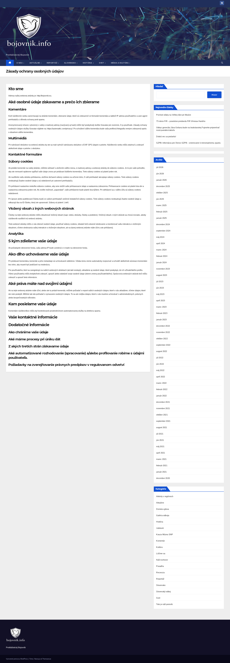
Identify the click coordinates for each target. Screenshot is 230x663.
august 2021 (161, 427)
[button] (222, 63)
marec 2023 (161, 307)
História (88, 63)
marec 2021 (161, 459)
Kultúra (159, 547)
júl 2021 (159, 434)
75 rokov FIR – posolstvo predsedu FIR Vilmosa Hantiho (180, 121)
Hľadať (159, 86)
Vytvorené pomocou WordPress (17, 659)
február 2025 (161, 212)
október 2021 (162, 415)
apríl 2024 (160, 243)
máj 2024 (160, 237)
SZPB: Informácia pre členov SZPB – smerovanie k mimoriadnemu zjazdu (188, 143)
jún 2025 (160, 199)
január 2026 (161, 180)
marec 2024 (161, 250)
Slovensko (70, 63)
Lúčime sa (160, 553)
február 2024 (161, 256)
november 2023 (163, 269)
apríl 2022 (160, 377)
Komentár (160, 541)
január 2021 (161, 472)
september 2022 (163, 345)
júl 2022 (159, 358)
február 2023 (161, 313)
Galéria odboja (162, 515)
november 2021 (163, 408)
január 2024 (161, 262)
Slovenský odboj (163, 592)
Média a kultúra (120, 63)
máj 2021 (160, 446)
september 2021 (163, 421)
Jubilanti (160, 528)
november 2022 (163, 332)
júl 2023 (159, 281)
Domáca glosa (162, 509)
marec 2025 (161, 205)
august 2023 (161, 275)
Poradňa (160, 566)
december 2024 (163, 224)
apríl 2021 (160, 453)
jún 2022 (160, 364)
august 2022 (161, 351)
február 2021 (161, 466)
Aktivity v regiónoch (164, 496)
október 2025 (162, 193)
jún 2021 (160, 440)
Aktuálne (34, 63)
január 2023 (161, 320)
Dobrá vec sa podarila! (166, 137)
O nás (19, 63)
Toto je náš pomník (164, 604)
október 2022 (162, 339)
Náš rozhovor (162, 560)
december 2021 (163, 402)
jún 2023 (160, 288)
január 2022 (161, 396)
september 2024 (163, 231)
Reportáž (52, 63)
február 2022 (161, 389)
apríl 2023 (160, 301)
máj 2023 (160, 294)
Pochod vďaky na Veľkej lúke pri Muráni (173, 115)
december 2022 (163, 326)
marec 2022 (161, 383)
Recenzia (160, 573)
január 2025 (161, 218)
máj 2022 (160, 370)
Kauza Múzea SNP (164, 534)
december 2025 (163, 186)
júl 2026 (159, 167)
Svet (102, 63)
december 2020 (163, 478)
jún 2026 (160, 174)
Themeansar (46, 659)
